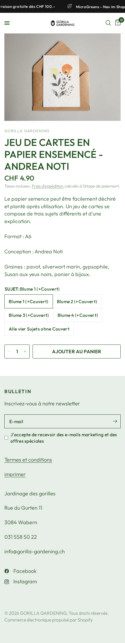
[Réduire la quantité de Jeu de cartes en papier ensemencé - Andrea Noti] (9, 351)
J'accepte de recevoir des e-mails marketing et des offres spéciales (63, 438)
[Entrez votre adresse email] (115, 421)
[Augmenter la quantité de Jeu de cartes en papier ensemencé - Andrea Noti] (25, 351)
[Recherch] (108, 23)
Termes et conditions (28, 459)
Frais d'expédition (48, 186)
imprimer (15, 474)
